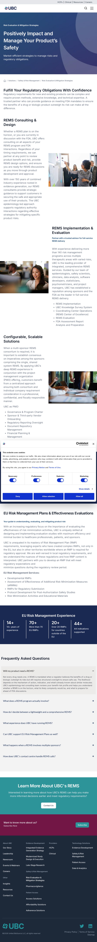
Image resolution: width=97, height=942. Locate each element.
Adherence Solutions (35, 910)
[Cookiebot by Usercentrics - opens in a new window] (78, 444)
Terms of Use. (55, 467)
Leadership (8, 853)
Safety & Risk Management (29, 81)
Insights (6, 883)
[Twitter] (82, 926)
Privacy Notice (38, 467)
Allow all (79, 496)
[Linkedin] (90, 926)
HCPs (51, 848)
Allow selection (48, 496)
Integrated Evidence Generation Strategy (35, 849)
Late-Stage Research (35, 865)
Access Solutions (34, 898)
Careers (6, 871)
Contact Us (8, 895)
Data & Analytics (79, 868)
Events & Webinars (11, 865)
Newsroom (8, 859)
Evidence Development (35, 843)
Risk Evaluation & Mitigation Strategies (35, 879)
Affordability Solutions (36, 904)
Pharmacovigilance (34, 886)
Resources (8, 889)
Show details (84, 489)
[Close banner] (93, 444)
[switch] (36, 480)
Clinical (52, 853)
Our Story (7, 848)
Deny (18, 496)
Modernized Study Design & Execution (35, 857)
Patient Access (32, 893)
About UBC (7, 843)
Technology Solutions (81, 843)
